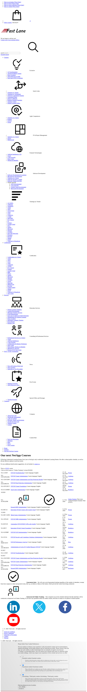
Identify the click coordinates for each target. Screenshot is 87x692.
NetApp (9, 230)
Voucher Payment (12, 399)
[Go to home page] (13, 37)
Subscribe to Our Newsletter (15, 369)
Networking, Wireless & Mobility (16, 347)
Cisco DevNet (15, 185)
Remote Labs (11, 323)
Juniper (9, 227)
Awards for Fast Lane (13, 421)
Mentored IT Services (13, 348)
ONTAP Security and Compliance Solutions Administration (27, 537)
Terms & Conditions (9, 632)
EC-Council (10, 220)
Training (6, 57)
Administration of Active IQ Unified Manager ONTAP (25, 547)
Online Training (72, 499)
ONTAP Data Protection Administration (21, 483)
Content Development (13, 311)
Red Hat (9, 236)
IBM (8, 272)
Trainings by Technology (14, 94)
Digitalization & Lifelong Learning (16, 317)
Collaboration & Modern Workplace (17, 344)
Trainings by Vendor (12, 92)
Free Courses (11, 445)
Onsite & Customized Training (15, 95)
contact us (37, 464)
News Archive (11, 367)
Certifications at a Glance (14, 257)
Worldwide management (14, 417)
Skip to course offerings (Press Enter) (14, 5)
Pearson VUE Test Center (14, 350)
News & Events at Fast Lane (15, 366)
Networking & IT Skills (13, 76)
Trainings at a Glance (13, 117)
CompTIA (10, 215)
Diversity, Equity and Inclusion (15, 420)
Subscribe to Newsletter (10, 635)
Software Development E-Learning (16, 175)
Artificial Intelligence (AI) (14, 154)
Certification (7, 242)
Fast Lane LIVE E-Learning (15, 78)
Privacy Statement (9, 633)
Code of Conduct (12, 418)
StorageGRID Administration (18, 507)
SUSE (9, 239)
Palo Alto (9, 283)
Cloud (9, 156)
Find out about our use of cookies (27, 685)
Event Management (12, 314)
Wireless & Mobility (12, 160)
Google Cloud (11, 224)
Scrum (9, 122)
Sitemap (6, 638)
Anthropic (10, 204)
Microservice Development (14, 176)
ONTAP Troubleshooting (17, 473)
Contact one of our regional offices (10, 40)
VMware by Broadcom (13, 241)
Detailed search (5, 54)
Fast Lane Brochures (13, 439)
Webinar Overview (12, 383)
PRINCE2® (10, 140)
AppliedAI (10, 206)
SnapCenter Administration (18, 489)
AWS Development (16, 184)
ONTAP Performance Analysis (19, 542)
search (2, 53)
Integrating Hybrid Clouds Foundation (21, 528)
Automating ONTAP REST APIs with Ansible (23, 524)
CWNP (9, 266)
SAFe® (9, 121)
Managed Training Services (14, 312)
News (9, 444)
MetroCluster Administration (18, 515)
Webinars (9, 440)
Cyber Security (11, 157)
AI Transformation (12, 72)
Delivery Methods (12, 98)
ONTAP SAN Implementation (19, 532)
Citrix (9, 213)
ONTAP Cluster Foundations (18, 486)
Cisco (9, 212)
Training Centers (11, 101)
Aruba (9, 207)
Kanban (9, 119)
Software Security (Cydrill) (14, 179)
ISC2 (8, 226)
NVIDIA (9, 232)
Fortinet (9, 223)
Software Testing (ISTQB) (14, 181)
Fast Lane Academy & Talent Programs (18, 315)
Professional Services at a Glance (16, 338)
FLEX (7, 468)
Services (6, 295)
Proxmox (9, 235)
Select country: (8, 22)
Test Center (10, 293)
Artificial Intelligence (13, 341)
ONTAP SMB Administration (19, 519)
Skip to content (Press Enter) (11, 6)
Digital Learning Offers (13, 103)
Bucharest (70, 568)
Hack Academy (11, 75)
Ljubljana (70, 476)
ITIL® (9, 138)
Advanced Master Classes (14, 73)
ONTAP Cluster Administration (19, 476)
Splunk (9, 238)
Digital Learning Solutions (14, 309)
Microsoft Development (17, 188)
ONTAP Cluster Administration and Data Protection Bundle (27, 479)
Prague (70, 473)
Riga (69, 542)
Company (6, 401)
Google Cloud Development (18, 187)
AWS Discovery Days (13, 385)
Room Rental (11, 322)
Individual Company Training (15, 320)
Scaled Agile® (11, 287)
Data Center (10, 159)
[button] (15, 22)
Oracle (9, 281)
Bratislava (70, 489)
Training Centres (11, 423)
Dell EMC (10, 218)
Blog (8, 442)
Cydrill (9, 217)
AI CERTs (10, 203)
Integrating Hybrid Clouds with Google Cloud (23, 509)
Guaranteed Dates (12, 97)
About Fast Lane (11, 415)
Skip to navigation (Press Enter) (12, 2)
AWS (8, 209)
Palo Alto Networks (12, 233)
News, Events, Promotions (11, 351)
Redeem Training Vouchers (14, 100)
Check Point (10, 210)
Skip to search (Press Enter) (11, 3)
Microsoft (10, 229)
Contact (9, 424)
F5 (8, 221)
